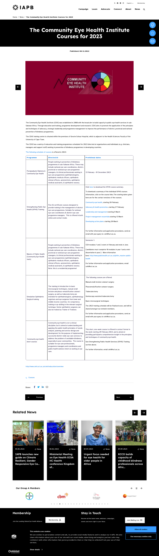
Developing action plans (95, 221)
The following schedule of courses (39, 152)
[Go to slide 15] (91, 504)
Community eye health (94, 202)
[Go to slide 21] (108, 504)
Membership (141, 3)
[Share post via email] (48, 387)
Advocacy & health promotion (97, 207)
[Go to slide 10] (77, 504)
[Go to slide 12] (82, 504)
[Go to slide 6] (65, 504)
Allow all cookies (141, 529)
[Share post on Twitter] (39, 387)
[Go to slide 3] (57, 504)
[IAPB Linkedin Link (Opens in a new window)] (120, 3)
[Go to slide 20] (105, 504)
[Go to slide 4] (60, 504)
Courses (31, 377)
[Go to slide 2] (54, 504)
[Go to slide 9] (74, 504)
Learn (94, 9)
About (128, 9)
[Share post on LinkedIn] (44, 387)
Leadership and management (96, 212)
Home (15, 17)
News (137, 9)
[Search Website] (144, 9)
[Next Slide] (141, 87)
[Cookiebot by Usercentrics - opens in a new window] (14, 551)
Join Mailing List (133, 520)
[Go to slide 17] (96, 504)
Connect (118, 9)
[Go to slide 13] (85, 504)
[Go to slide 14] (88, 504)
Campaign (83, 9)
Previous (39, 397)
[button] (130, 3)
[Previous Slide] (18, 87)
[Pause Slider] (136, 488)
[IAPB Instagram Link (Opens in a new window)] (123, 3)
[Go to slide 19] (102, 504)
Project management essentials (98, 217)
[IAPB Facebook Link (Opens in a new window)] (118, 3)
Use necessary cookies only (140, 536)
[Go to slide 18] (99, 504)
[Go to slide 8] (71, 504)
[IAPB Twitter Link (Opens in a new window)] (115, 3)
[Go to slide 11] (79, 504)
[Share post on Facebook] (35, 387)
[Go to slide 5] (63, 504)
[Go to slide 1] (51, 504)
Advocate (105, 9)
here (91, 187)
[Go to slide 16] (93, 504)
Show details (35, 549)
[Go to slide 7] (68, 504)
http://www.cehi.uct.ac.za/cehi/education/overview (44, 366)
